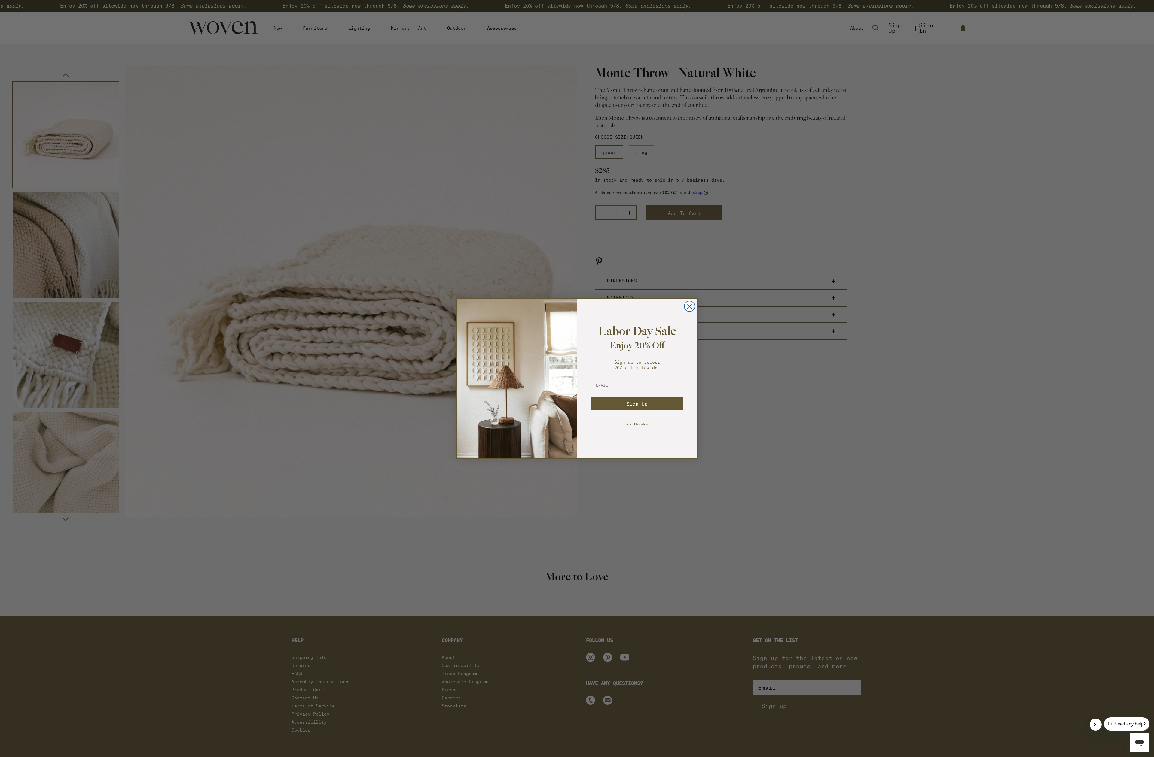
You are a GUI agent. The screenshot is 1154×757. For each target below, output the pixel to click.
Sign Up (637, 403)
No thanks (637, 423)
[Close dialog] (689, 306)
